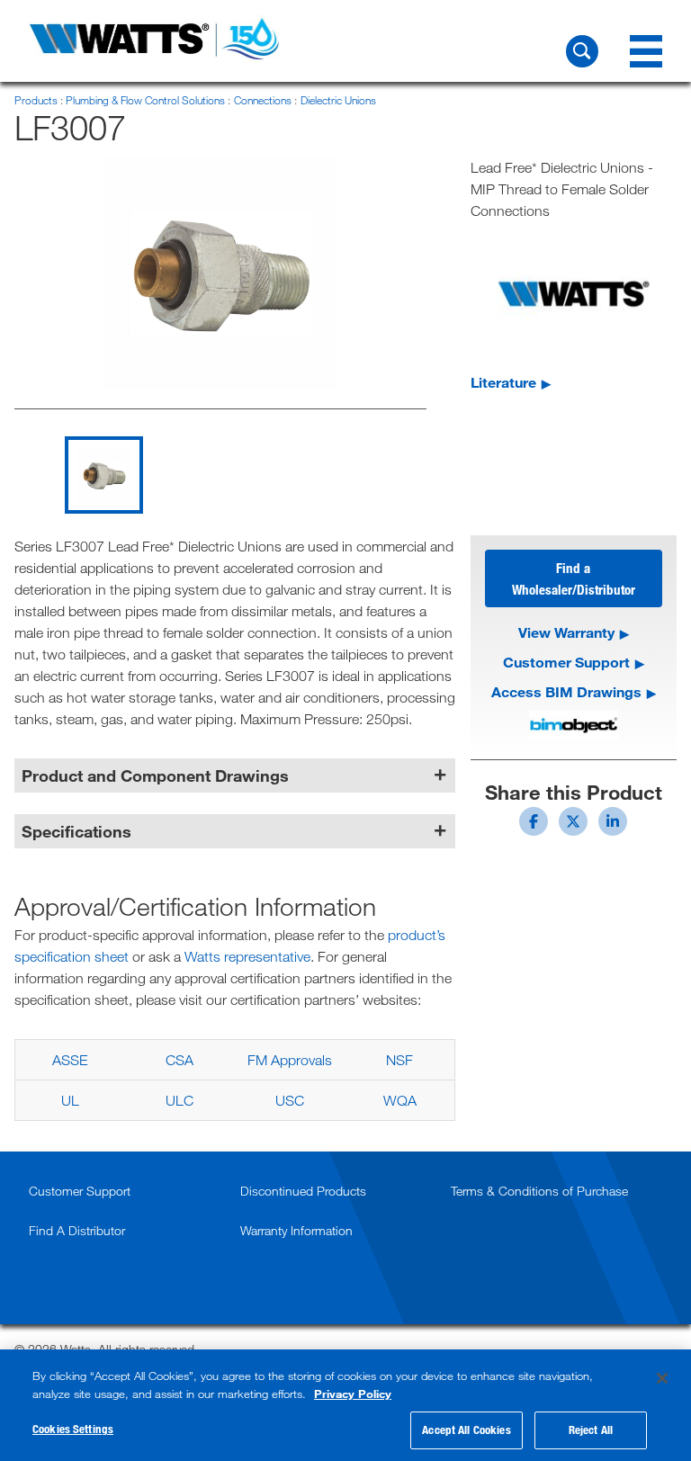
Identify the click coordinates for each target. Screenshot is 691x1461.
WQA (400, 1100)
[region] (345, 1405)
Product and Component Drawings (155, 775)
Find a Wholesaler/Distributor (573, 578)
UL (70, 1100)
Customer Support (566, 661)
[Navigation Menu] (646, 51)
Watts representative (247, 956)
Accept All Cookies (466, 1429)
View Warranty (566, 632)
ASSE (69, 1060)
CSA (179, 1060)
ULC (179, 1100)
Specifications (76, 831)
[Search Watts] (582, 51)
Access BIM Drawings (566, 691)
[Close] (662, 1378)
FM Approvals (289, 1060)
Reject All (591, 1429)
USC (289, 1100)
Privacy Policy (352, 1393)
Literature (503, 381)
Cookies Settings (72, 1428)
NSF (399, 1060)
